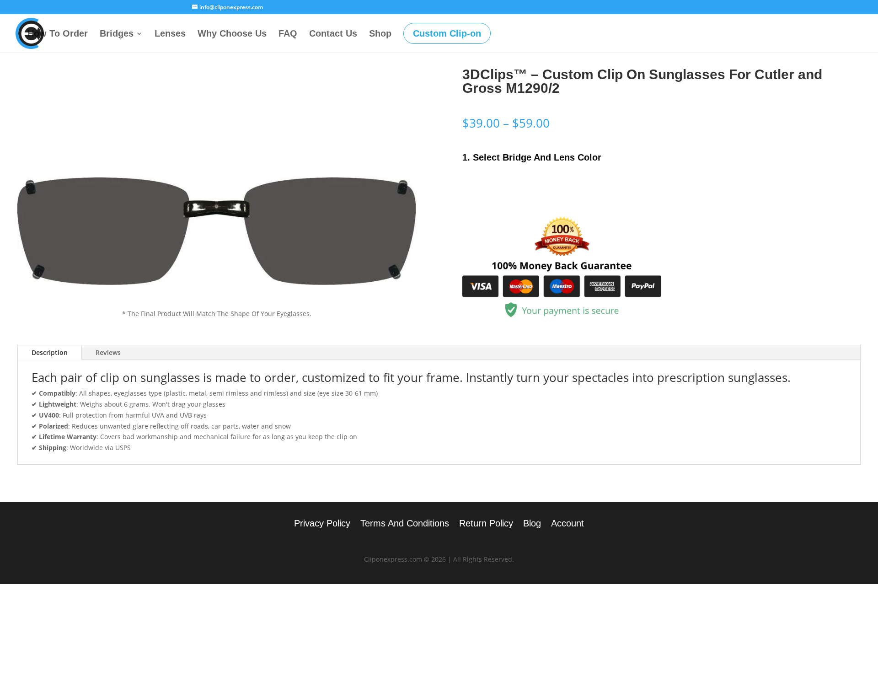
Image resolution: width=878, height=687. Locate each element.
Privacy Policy (322, 524)
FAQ (287, 34)
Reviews (108, 352)
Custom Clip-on (447, 33)
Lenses (170, 34)
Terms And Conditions (404, 524)
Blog (532, 524)
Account (567, 524)
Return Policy (486, 524)
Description (50, 352)
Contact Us (333, 34)
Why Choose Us (232, 34)
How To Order (57, 34)
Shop (380, 34)
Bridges (117, 34)
